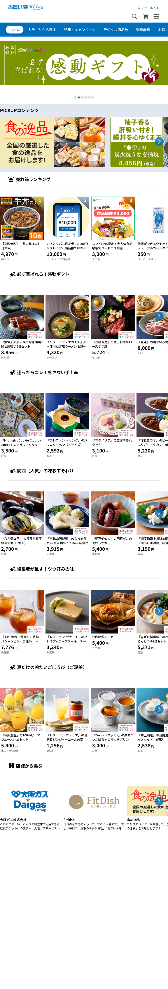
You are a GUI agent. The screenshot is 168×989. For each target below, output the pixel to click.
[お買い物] (25, 8)
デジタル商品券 (115, 29)
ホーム (14, 29)
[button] (75, 97)
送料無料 (143, 29)
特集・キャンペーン (79, 29)
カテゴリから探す (42, 29)
